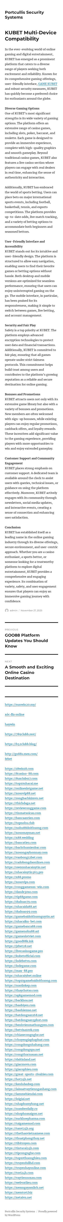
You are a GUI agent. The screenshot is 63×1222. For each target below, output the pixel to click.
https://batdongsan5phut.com (26, 1020)
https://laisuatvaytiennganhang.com (31, 1089)
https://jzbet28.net (18, 946)
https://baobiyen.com (20, 1005)
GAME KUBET (47, 84)
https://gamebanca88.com (23, 926)
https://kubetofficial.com (22, 956)
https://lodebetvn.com (21, 961)
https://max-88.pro (19, 970)
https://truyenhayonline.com (25, 1168)
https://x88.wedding (19, 837)
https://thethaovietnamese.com (27, 1133)
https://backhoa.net (19, 1000)
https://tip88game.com (21, 897)
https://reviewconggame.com (25, 808)
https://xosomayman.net (22, 832)
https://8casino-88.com (21, 773)
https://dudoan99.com (21, 911)
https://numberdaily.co (21, 1108)
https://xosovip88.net (20, 793)
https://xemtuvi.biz (18, 1192)
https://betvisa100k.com (22, 1030)
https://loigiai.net (17, 1099)
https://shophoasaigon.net (24, 1113)
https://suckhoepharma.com (25, 1118)
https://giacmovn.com (20, 1064)
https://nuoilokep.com (21, 985)
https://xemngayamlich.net (24, 1187)
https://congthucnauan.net (24, 1054)
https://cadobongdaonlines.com (27, 862)
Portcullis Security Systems (20, 1211)
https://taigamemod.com (22, 1123)
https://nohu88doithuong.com (26, 828)
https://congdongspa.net (22, 1049)
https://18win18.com (19, 768)
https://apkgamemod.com (23, 995)
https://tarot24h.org (19, 1128)
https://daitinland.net (20, 1059)
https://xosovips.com (20, 882)
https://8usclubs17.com (21, 778)
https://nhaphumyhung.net (24, 1103)
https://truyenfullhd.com (22, 1163)
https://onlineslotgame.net (24, 788)
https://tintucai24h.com (22, 1148)
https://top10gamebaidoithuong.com (31, 980)
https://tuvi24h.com (19, 1172)
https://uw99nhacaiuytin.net (25, 867)
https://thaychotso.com (21, 990)
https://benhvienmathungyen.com (29, 1025)
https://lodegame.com (20, 965)
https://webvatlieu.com (21, 1182)
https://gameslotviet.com (23, 936)
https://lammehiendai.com (24, 1094)
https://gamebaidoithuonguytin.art (30, 916)
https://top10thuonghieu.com (26, 1158)
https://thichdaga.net (20, 803)
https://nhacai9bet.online (23, 975)
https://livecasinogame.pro (24, 951)
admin (14, 610)
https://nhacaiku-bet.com (23, 921)
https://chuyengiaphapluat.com (27, 1039)
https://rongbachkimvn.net (24, 798)
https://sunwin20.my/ (20, 704)
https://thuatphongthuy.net (25, 1138)
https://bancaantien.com (22, 818)
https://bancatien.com (20, 842)
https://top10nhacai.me (21, 783)
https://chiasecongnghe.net (24, 1034)
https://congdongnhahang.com (27, 1044)
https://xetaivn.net (18, 1197)
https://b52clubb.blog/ (21, 744)
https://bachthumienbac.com (25, 847)
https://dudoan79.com (21, 901)
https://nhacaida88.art (21, 906)
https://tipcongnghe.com (22, 1153)
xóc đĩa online (14, 714)
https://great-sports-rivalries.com (29, 1074)
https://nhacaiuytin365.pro (24, 872)
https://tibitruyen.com (21, 1143)
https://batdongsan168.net (24, 1015)
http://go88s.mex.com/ (21, 754)
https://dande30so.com (21, 892)
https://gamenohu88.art (22, 931)
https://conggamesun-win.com (27, 887)
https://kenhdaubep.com (22, 1084)
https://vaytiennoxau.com (23, 1177)
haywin (10, 724)
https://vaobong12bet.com (23, 857)
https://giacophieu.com (21, 1069)
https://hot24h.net (18, 1079)
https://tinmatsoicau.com (23, 813)
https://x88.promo (18, 877)
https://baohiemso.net (21, 1010)
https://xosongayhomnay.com (26, 852)
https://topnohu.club (19, 823)
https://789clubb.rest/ (20, 734)
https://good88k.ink (19, 941)
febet (8, 759)
